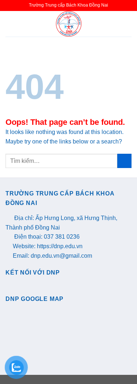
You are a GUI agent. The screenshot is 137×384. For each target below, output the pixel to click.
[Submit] (124, 161)
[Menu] (9, 24)
